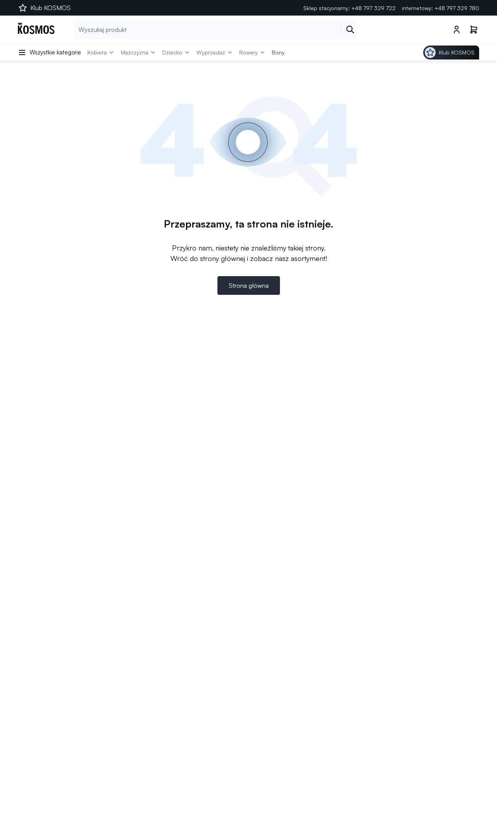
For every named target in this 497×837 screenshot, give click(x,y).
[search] (350, 29)
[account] (456, 29)
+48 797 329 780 (456, 8)
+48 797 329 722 (373, 8)
